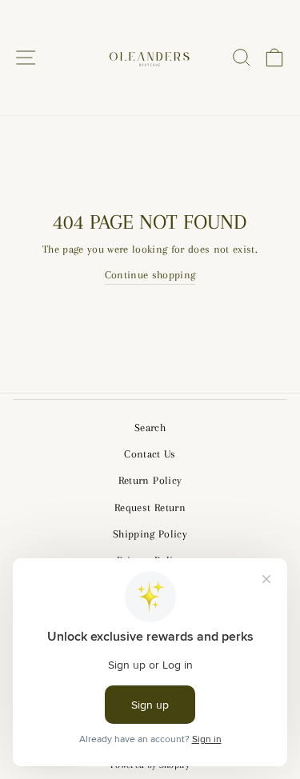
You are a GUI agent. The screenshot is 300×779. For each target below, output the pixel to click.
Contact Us (149, 454)
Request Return (150, 507)
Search (150, 427)
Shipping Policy (150, 534)
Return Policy (150, 480)
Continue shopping (150, 275)
